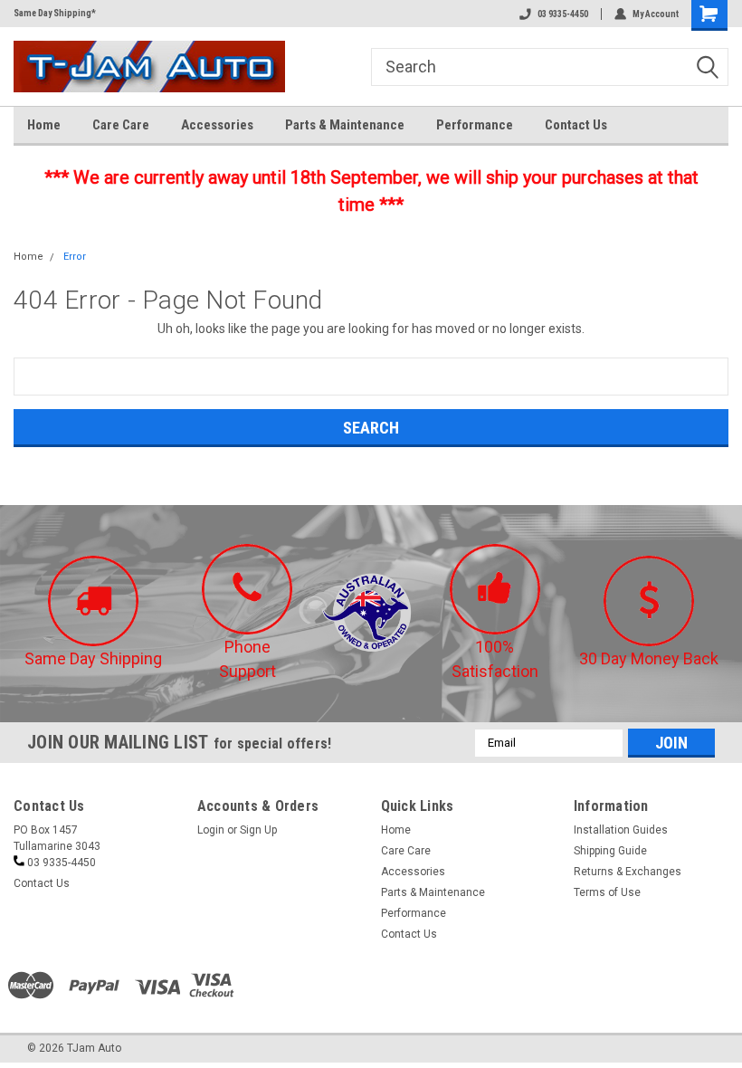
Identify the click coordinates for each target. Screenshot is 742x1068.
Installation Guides (621, 830)
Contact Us (576, 125)
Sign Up (258, 830)
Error (74, 256)
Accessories (217, 125)
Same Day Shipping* (55, 13)
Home (44, 125)
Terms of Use (607, 892)
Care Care (120, 125)
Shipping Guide (610, 850)
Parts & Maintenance (344, 125)
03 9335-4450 (562, 14)
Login (210, 830)
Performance (474, 125)
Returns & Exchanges (627, 871)
